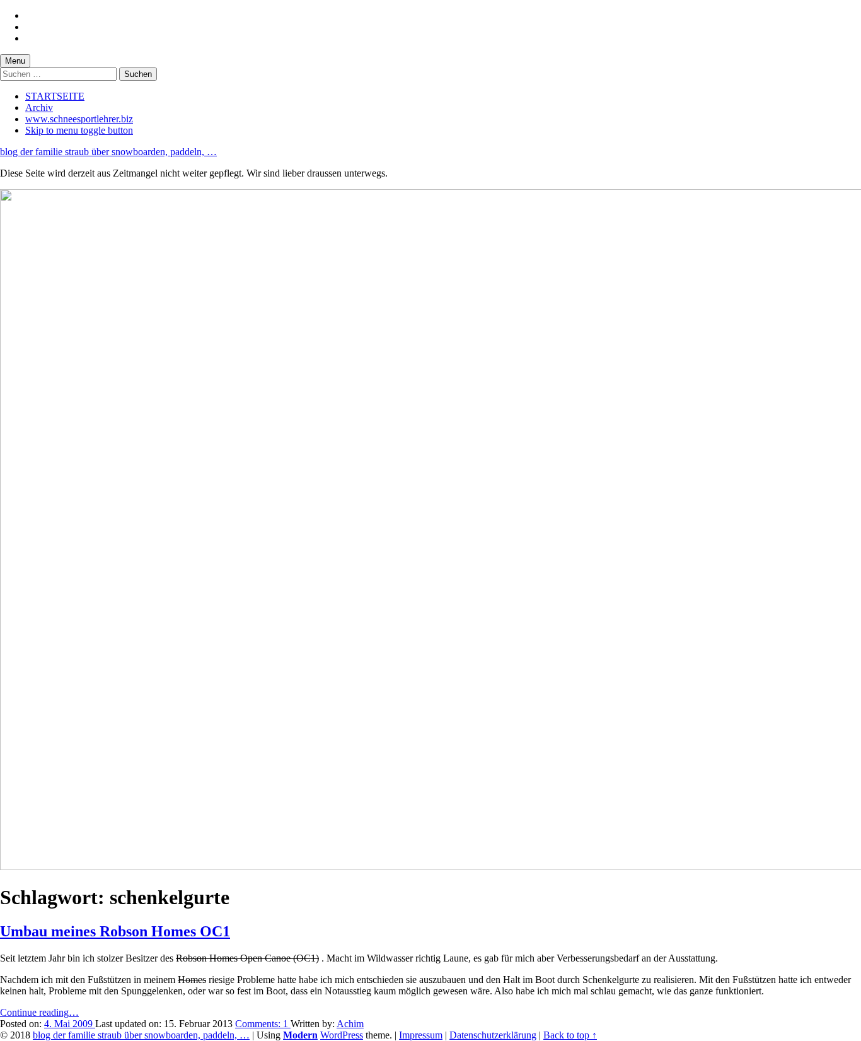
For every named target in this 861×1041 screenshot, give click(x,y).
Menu (15, 61)
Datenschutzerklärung (492, 1035)
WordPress (341, 1035)
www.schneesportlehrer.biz (79, 118)
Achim (350, 1023)
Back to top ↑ (570, 1035)
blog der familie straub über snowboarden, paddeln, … (108, 151)
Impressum (420, 1035)
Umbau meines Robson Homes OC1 (115, 931)
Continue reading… (39, 1012)
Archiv (39, 107)
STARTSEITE (54, 96)
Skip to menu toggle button (79, 130)
